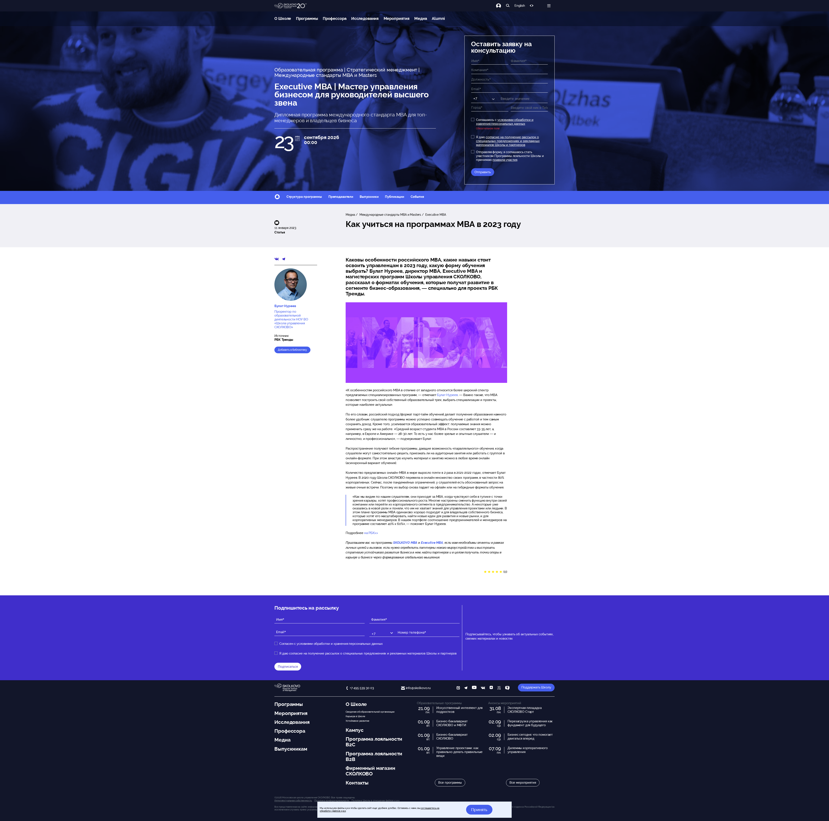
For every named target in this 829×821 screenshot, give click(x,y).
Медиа (420, 18)
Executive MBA (435, 214)
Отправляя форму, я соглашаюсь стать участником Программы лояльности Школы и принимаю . (510, 156)
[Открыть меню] (549, 5)
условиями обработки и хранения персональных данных (504, 122)
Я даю (508, 141)
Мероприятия (397, 18)
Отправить (483, 172)
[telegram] (465, 688)
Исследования (365, 18)
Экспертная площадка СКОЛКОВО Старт (524, 710)
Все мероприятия (522, 783)
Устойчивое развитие (357, 721)
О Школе (282, 18)
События (417, 197)
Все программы (450, 783)
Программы (307, 18)
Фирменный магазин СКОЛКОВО (370, 771)
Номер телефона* (409, 629)
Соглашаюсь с (504, 122)
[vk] (483, 688)
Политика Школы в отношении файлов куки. (375, 800)
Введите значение (511, 95)
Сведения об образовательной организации (370, 711)
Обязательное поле (488, 128)
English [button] (519, 5)
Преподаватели (340, 197)
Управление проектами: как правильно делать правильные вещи (459, 752)
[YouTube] (474, 688)
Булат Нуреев (447, 395)
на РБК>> (371, 533)
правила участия (504, 160)
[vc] (499, 688)
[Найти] (508, 6)
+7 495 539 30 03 (362, 688)
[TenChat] (507, 688)
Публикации (394, 197)
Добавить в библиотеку (292, 349)
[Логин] (501, 5)
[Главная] (290, 6)
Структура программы (304, 197)
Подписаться (288, 667)
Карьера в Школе (355, 716)
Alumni (438, 18)
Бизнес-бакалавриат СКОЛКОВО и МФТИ (451, 723)
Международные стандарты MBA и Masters (390, 214)
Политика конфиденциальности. (331, 800)
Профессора (334, 18)
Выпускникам (290, 749)
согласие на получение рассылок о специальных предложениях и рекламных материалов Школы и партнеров (508, 141)
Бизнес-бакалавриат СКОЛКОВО (451, 736)
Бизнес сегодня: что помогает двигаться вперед (530, 736)
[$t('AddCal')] (297, 138)
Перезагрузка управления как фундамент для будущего (530, 723)
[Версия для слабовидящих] (531, 6)
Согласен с (331, 644)
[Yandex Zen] (491, 688)
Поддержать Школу (536, 687)
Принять (479, 809)
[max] (458, 688)
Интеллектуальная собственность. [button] (293, 800)
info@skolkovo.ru (418, 688)
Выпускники (369, 197)
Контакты (357, 783)
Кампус (354, 730)
